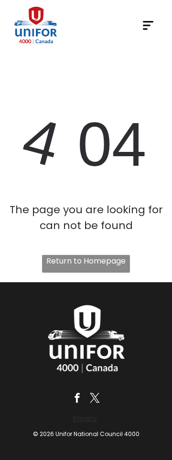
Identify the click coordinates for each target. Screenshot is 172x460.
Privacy (85, 418)
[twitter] (95, 399)
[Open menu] (148, 25)
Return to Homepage (86, 260)
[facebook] (77, 399)
